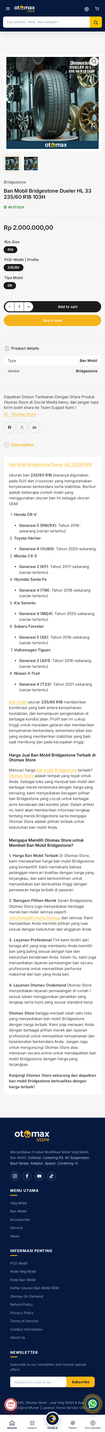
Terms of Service (24, 1321)
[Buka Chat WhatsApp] (92, 1403)
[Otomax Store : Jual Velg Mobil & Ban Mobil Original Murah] (25, 8)
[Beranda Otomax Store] (33, 1135)
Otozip (84, 1408)
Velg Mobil (18, 1203)
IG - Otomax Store (20, 414)
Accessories (20, 1220)
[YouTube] (39, 1176)
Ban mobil (18, 702)
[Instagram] (14, 1176)
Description (22, 444)
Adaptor (37, 1163)
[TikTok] (51, 1176)
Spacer (50, 1163)
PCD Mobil (18, 1263)
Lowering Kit (53, 1158)
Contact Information (26, 1329)
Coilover (34, 1158)
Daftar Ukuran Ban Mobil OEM (34, 1288)
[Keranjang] (97, 8)
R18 (10, 250)
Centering (65, 1163)
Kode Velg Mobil (23, 1271)
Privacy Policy (22, 1313)
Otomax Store (22, 775)
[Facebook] (27, 1176)
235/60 (13, 267)
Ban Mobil (18, 1211)
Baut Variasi (19, 1163)
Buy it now (52, 320)
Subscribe (80, 1382)
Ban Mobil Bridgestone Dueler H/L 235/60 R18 (50, 464)
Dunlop (52, 917)
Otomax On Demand (26, 1296)
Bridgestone (15, 182)
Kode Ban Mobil (22, 1280)
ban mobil (45, 770)
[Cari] (96, 23)
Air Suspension (77, 1158)
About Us (17, 1337)
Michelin (36, 917)
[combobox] (46, 22)
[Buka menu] (8, 8)
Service (16, 1228)
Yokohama (18, 917)
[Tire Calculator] (86, 8)
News (14, 1236)
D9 (10, 285)
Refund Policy (21, 1304)
